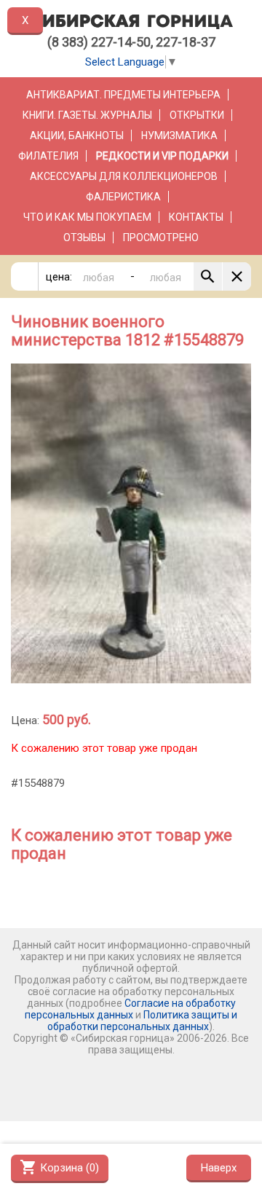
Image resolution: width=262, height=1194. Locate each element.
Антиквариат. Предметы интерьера (123, 95)
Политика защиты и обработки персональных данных (142, 1020)
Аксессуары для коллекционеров (124, 176)
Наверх (219, 1167)
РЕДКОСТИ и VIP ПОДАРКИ (162, 156)
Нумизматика (179, 135)
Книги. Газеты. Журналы (87, 115)
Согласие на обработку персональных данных (130, 1009)
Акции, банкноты (77, 135)
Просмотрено (161, 237)
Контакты (196, 217)
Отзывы (84, 237)
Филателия (48, 156)
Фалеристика (123, 197)
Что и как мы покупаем (87, 217)
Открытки (197, 115)
